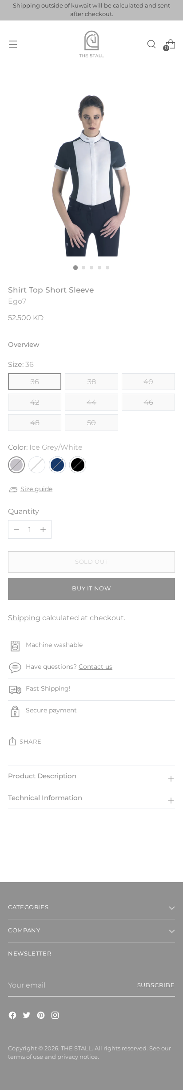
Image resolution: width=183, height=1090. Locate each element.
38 (92, 381)
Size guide (36, 489)
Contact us (95, 667)
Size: (21, 364)
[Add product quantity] (16, 529)
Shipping (24, 617)
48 (35, 422)
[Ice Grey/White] (16, 464)
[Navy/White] (57, 464)
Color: (45, 447)
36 (35, 381)
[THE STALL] (91, 44)
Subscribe (156, 985)
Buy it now (91, 588)
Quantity (23, 511)
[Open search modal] (151, 44)
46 (148, 402)
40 (148, 381)
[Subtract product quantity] (43, 529)
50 (91, 422)
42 (34, 402)
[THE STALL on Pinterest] (41, 1016)
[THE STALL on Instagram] (56, 1016)
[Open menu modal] (13, 44)
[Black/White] (77, 464)
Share (30, 741)
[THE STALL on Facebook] (13, 1016)
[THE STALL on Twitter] (27, 1016)
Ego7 (17, 301)
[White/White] (36, 464)
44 (91, 402)
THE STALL (76, 1048)
